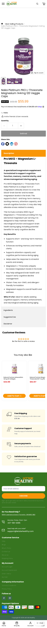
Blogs (4, 545)
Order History (6, 574)
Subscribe (23, 496)
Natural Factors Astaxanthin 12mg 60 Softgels (13, 378)
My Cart (5, 577)
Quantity (5, 121)
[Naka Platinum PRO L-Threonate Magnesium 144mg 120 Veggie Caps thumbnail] (3, 81)
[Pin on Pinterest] (16, 144)
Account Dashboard (9, 570)
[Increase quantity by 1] (21, 126)
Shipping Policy (7, 558)
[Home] (2, 24)
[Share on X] (7, 144)
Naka (6, 112)
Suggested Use (10, 317)
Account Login (7, 567)
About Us (5, 555)
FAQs (3, 541)
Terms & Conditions (9, 585)
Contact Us (6, 551)
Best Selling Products (14, 24)
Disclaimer (8, 324)
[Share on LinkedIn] (11, 144)
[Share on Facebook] (3, 144)
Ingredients (8, 310)
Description (9, 153)
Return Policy (6, 548)
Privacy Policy (7, 589)
